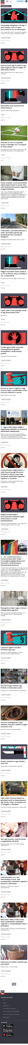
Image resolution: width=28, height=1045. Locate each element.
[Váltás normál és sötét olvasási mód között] (11, 1)
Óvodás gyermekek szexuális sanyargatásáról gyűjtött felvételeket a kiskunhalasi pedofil (12, 350)
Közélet (3, 288)
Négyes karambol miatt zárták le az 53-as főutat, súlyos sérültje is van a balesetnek (14, 274)
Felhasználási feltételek (9, 1008)
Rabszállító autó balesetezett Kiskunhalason (12, 107)
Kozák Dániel (4, 442)
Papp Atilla (4, 486)
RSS (4, 1000)
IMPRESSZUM (6, 1005)
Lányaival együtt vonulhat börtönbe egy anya (11, 649)
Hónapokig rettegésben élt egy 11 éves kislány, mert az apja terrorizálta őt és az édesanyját (13, 27)
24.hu (2, 114)
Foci (3, 160)
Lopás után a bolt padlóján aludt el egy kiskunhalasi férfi (13, 311)
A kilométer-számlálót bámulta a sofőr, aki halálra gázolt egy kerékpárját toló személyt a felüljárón (14, 234)
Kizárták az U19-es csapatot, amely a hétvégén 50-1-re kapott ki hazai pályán (13, 145)
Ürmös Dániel (4, 202)
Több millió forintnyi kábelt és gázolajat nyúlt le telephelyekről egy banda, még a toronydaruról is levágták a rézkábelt (13, 801)
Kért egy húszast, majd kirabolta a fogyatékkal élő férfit (13, 840)
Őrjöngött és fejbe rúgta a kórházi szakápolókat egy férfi (14, 609)
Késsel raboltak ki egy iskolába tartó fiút (13, 762)
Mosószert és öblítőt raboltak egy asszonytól (14, 963)
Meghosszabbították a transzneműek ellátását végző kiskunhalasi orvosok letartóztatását (12, 518)
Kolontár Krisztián (6, 37)
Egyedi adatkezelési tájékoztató (11, 1011)
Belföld (3, 43)
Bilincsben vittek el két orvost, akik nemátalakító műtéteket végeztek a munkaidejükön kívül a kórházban (14, 923)
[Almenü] (7, 1)
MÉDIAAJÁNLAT (6, 1017)
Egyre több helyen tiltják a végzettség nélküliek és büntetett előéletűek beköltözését (14, 429)
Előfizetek (20, 1)
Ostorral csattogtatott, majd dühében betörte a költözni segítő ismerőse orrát (14, 725)
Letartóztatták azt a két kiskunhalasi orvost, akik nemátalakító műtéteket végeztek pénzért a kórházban (14, 880)
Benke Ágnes (4, 529)
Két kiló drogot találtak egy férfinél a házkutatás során (11, 687)
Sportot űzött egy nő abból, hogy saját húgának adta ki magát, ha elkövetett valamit (13, 68)
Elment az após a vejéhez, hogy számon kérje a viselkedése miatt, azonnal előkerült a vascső (14, 390)
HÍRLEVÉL (5, 1002)
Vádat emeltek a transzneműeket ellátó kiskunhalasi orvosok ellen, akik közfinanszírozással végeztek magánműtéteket (14, 186)
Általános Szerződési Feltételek (11, 1014)
